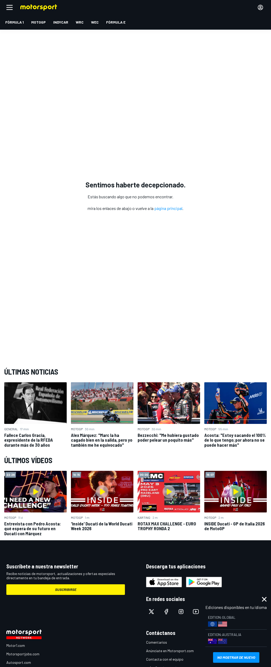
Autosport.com (18, 662)
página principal (168, 208)
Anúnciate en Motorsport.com (170, 650)
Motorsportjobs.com (22, 654)
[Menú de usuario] (260, 7)
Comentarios (156, 642)
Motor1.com (15, 645)
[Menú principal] (9, 7)
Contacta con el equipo (164, 659)
